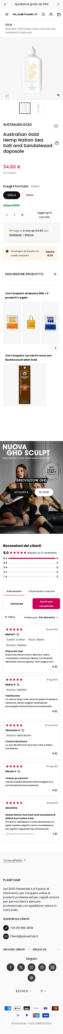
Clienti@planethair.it (24, 936)
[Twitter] (21, 967)
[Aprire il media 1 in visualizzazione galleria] (24, 108)
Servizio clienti (14, 949)
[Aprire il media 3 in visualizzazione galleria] (38, 108)
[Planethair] (25, 14)
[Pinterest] (31, 978)
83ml (29, 195)
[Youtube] (31, 967)
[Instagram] (42, 967)
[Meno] (7, 215)
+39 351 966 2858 (21, 928)
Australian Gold (17, 124)
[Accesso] (51, 14)
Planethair (20, 1023)
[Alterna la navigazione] (7, 14)
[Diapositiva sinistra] (5, 4)
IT (42, 991)
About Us (39, 949)
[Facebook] (10, 967)
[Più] (22, 215)
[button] (43, 14)
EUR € (24, 991)
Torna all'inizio (12, 860)
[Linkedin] (52, 967)
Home (8, 24)
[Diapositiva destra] (58, 4)
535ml (11, 195)
